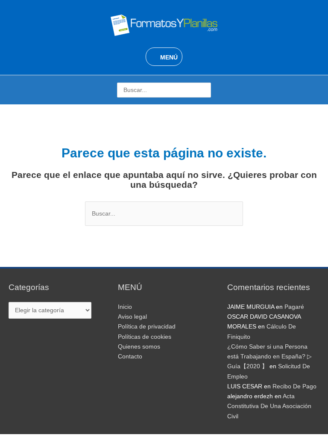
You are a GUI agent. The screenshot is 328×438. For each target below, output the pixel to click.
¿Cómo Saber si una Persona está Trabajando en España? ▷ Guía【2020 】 (269, 356)
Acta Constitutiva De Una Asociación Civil (269, 406)
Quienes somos (139, 346)
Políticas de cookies (144, 337)
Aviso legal (132, 317)
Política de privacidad (147, 326)
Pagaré (294, 307)
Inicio (125, 307)
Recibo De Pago (294, 386)
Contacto (130, 356)
